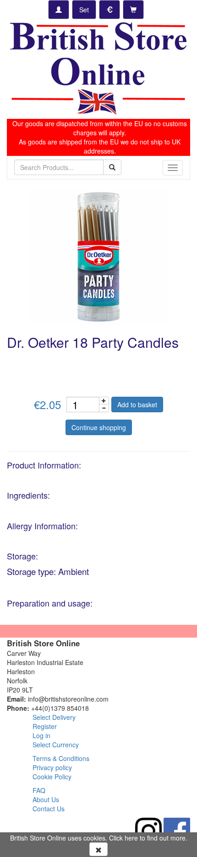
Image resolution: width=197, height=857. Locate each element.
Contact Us (49, 808)
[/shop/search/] (112, 167)
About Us (46, 799)
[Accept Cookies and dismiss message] (98, 849)
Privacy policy (52, 767)
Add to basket (137, 404)
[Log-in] (58, 9)
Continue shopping (98, 427)
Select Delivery (54, 717)
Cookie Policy (52, 776)
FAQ (39, 790)
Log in (41, 735)
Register (45, 726)
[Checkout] (133, 9)
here (131, 837)
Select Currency (56, 744)
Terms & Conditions (61, 758)
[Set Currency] (109, 9)
